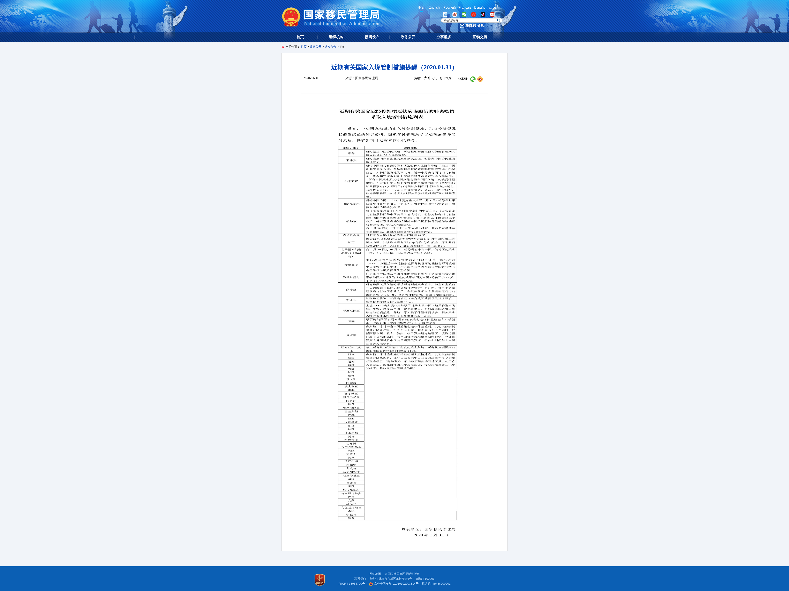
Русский (449, 7)
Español (480, 7)
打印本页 (445, 78)
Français (465, 7)
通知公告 (330, 46)
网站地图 (375, 573)
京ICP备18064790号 (351, 583)
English (434, 7)
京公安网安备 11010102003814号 (396, 583)
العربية (492, 7)
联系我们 (360, 578)
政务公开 (315, 46)
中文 (421, 7)
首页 (304, 46)
